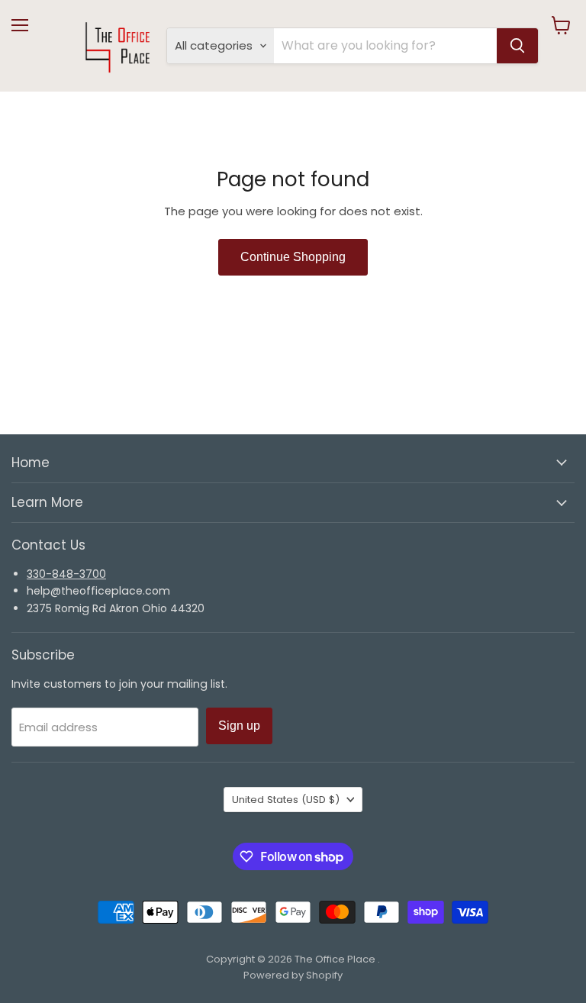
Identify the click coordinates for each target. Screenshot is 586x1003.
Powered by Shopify (293, 975)
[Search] (517, 45)
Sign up (239, 725)
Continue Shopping (293, 256)
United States (286, 799)
